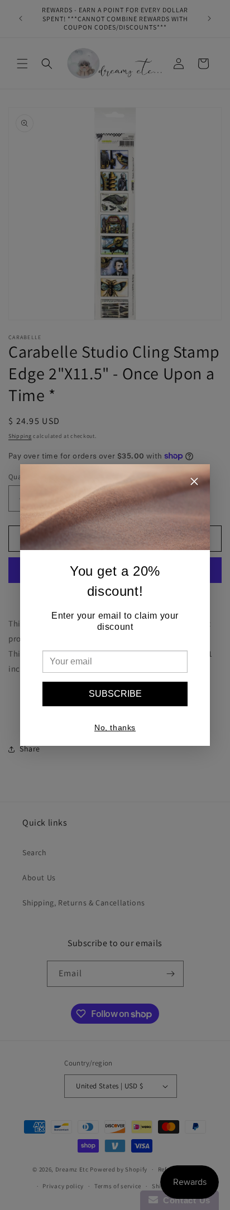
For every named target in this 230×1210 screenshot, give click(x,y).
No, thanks (115, 727)
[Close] (194, 482)
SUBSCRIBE (115, 693)
